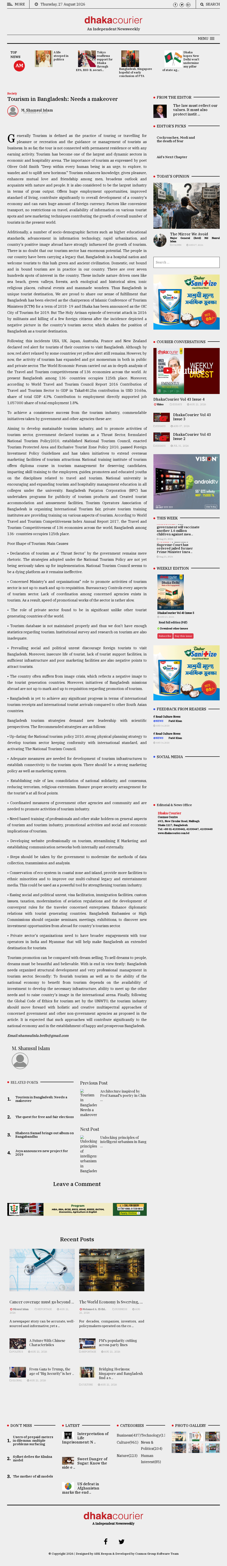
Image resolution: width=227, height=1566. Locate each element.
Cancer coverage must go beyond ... (42, 1302)
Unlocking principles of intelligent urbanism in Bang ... (123, 1141)
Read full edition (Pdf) (173, 622)
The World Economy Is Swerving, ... (111, 1302)
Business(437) (129, 1435)
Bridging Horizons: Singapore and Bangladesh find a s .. (121, 1373)
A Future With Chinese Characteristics (47, 1342)
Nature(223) (127, 1455)
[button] (206, 38)
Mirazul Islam (21, 1309)
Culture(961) (127, 1442)
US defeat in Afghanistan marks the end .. (80, 1488)
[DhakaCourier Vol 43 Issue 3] (212, 1438)
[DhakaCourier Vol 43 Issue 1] (195, 1450)
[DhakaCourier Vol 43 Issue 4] (195, 1438)
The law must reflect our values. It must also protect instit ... (195, 109)
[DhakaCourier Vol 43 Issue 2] (179, 1450)
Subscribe (165, 636)
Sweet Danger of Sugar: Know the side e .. (84, 1463)
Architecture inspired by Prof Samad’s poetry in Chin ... (123, 1095)
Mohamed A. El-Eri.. (94, 1309)
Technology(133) (155, 1435)
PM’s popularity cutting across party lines (118, 1342)
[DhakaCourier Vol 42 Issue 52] (212, 1450)
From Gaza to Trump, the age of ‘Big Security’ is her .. (51, 1371)
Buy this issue (183, 636)
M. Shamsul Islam (37, 110)
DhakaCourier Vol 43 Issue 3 (192, 417)
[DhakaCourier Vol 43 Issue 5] (179, 1438)
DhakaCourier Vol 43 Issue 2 (192, 436)
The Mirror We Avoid (189, 234)
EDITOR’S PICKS (171, 126)
